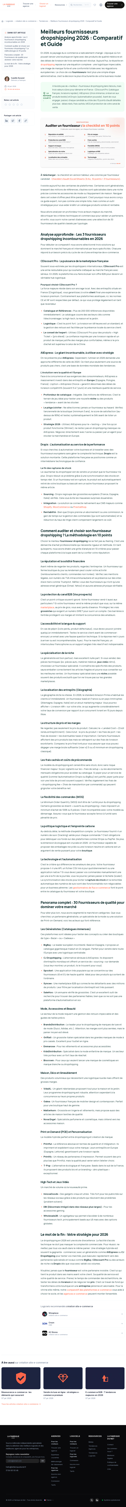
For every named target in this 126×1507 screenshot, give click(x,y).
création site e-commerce (26, 21)
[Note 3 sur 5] (13, 104)
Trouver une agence (112, 5)
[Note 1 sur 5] (6, 104)
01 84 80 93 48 (12, 1470)
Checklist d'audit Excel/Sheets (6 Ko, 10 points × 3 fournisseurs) (86, 178)
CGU (109, 1469)
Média (91, 1442)
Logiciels (9, 21)
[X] (92, 1500)
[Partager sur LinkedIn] (6, 120)
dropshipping (48, 64)
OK (42, 1461)
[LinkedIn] (97, 1500)
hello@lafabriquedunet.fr (16, 1467)
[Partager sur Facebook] (19, 120)
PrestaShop (79, 506)
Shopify (48, 506)
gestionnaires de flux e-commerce (91, 887)
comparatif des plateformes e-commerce (89, 1289)
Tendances (43, 21)
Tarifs (53, 1485)
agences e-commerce (75, 1293)
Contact (110, 1445)
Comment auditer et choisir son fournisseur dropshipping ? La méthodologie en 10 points (17, 48)
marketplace (47, 607)
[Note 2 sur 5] (9, 104)
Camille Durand (17, 78)
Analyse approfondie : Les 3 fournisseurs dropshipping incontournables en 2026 (16, 39)
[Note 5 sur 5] (21, 104)
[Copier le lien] (25, 120)
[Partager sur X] (12, 120)
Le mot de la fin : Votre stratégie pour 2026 (17, 65)
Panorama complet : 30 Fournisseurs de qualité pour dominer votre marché (16, 57)
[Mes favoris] (95, 5)
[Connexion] (100, 4)
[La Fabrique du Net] (8, 5)
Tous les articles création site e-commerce (19, 1404)
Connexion (55, 1481)
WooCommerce (61, 506)
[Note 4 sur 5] (17, 104)
